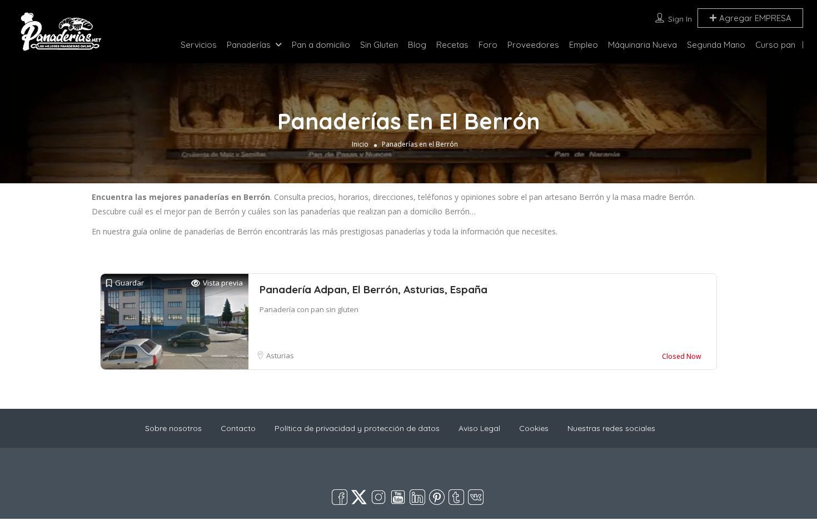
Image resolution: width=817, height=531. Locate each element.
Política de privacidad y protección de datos (357, 428)
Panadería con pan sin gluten (309, 309)
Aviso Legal (479, 428)
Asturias (280, 355)
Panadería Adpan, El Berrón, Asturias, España (373, 289)
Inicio (360, 144)
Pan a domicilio (321, 44)
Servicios (199, 44)
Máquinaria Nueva (642, 44)
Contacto (238, 428)
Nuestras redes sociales (611, 428)
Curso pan (775, 44)
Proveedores (533, 44)
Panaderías (249, 44)
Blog (417, 44)
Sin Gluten (379, 44)
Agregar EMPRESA (754, 18)
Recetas (452, 44)
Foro (488, 44)
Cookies (534, 428)
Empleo (583, 44)
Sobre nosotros (173, 428)
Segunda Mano (716, 44)
